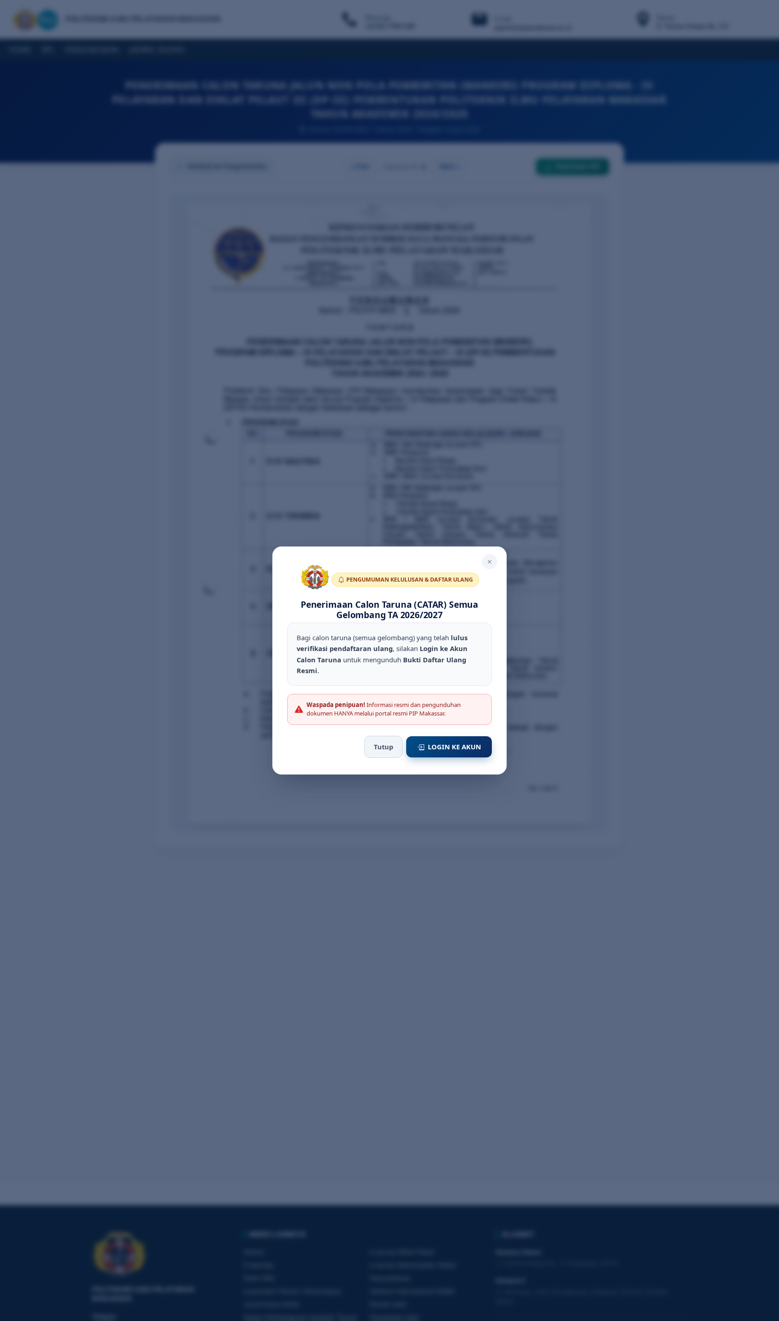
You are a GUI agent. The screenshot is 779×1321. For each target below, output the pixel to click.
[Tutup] (489, 561)
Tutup (383, 746)
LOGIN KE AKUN (454, 746)
